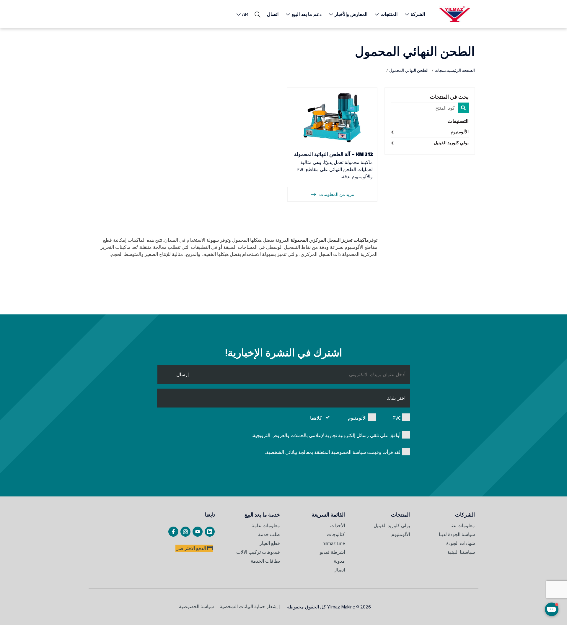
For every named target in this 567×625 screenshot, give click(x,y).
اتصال (272, 14)
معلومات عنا (462, 525)
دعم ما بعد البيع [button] (306, 14)
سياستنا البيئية (461, 552)
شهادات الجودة (460, 543)
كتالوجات (336, 534)
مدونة (339, 560)
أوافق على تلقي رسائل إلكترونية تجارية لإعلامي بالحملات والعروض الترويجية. (326, 435)
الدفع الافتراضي (191, 548)
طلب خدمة (269, 534)
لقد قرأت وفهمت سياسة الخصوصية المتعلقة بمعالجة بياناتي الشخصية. (332, 452)
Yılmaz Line (334, 543)
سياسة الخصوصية (196, 606)
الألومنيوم (460, 131)
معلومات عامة (266, 525)
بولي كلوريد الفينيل (451, 142)
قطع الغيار (270, 543)
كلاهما (316, 417)
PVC (396, 417)
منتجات (440, 70)
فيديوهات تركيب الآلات (258, 552)
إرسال (182, 374)
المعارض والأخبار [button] (351, 14)
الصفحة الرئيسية (461, 70)
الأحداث (337, 525)
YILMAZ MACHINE (454, 14)
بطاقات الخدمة (265, 560)
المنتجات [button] (388, 14)
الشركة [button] (417, 14)
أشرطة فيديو (332, 552)
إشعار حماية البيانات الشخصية (249, 606)
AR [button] (245, 14)
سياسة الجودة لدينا (457, 534)
